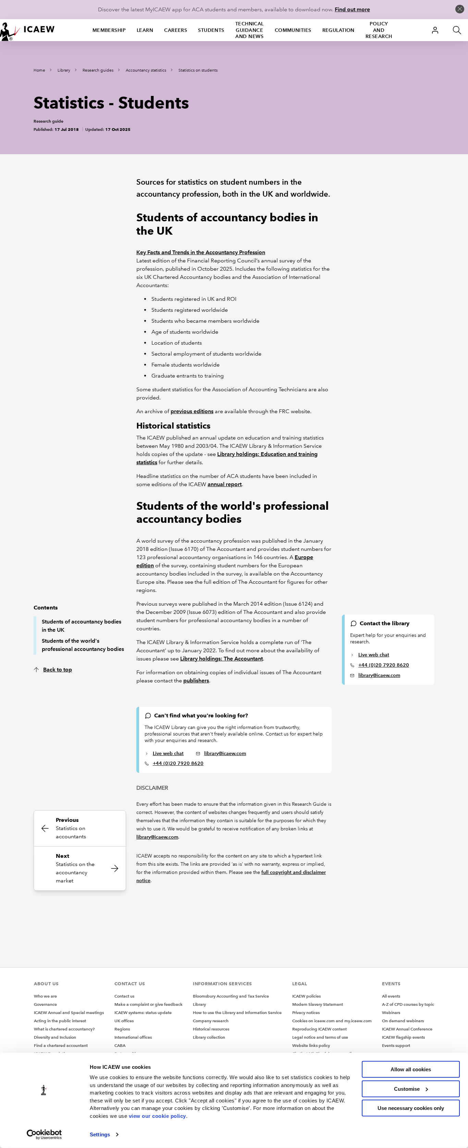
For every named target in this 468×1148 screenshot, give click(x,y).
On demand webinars (403, 1020)
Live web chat (373, 655)
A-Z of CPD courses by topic (408, 1004)
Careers (175, 30)
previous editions (192, 411)
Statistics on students (198, 70)
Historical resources (211, 1029)
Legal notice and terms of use (320, 1037)
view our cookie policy (157, 1116)
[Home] (27, 30)
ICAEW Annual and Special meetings (69, 1012)
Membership (109, 30)
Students (211, 30)
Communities (293, 30)
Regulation (338, 30)
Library (64, 70)
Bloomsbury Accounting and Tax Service (231, 996)
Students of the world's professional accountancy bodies (83, 645)
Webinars (391, 1012)
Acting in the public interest (60, 1020)
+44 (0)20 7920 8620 (383, 665)
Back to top (57, 669)
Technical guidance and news (249, 30)
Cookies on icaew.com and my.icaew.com (332, 1020)
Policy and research (379, 30)
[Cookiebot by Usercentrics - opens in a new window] (44, 1135)
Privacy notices (306, 1012)
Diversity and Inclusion (55, 1037)
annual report (225, 484)
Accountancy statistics (146, 70)
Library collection (209, 1037)
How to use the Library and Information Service (237, 1012)
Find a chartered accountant (61, 1045)
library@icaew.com (379, 675)
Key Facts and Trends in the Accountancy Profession (200, 252)
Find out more (352, 9)
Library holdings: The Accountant (221, 658)
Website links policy (311, 1045)
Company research (211, 1020)
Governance (45, 1004)
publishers (196, 680)
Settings (100, 1134)
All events (391, 996)
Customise (407, 1088)
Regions (122, 1029)
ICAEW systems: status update (143, 1012)
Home (39, 70)
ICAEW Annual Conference (407, 1029)
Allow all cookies (411, 1069)
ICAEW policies (306, 996)
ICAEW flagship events (403, 1037)
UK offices (124, 1020)
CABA (119, 1045)
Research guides (98, 70)
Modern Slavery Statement (317, 1004)
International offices (133, 1037)
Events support (396, 1045)
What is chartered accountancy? (64, 1029)
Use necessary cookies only (411, 1108)
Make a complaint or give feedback (148, 1004)
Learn (145, 30)
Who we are (45, 996)
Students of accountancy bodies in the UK (81, 625)
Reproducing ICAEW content (319, 1029)
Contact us (124, 996)
